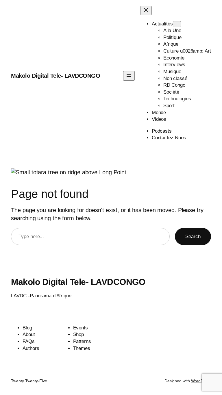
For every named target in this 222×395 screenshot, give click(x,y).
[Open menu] (129, 76)
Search (193, 236)
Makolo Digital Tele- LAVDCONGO (55, 76)
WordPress (201, 381)
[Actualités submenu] (177, 24)
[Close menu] (146, 10)
